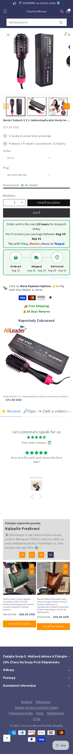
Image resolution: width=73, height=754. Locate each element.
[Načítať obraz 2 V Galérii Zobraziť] (36, 106)
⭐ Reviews (11, 411)
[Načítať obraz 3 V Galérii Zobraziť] (58, 106)
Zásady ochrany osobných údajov (36, 707)
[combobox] (37, 22)
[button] (7, 11)
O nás (36, 719)
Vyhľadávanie (55, 713)
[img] (36, 437)
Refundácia (43, 702)
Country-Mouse (31, 725)
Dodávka (26, 702)
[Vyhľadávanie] (61, 22)
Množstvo (9, 195)
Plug (6, 168)
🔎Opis (29, 411)
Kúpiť (36, 212)
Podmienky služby (21, 713)
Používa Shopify (52, 725)
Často (40, 713)
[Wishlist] (31, 572)
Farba (6, 151)
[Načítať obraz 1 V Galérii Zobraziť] (15, 106)
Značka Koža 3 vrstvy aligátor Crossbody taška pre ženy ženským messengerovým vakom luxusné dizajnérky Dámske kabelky (18, 604)
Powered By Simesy (60, 277)
